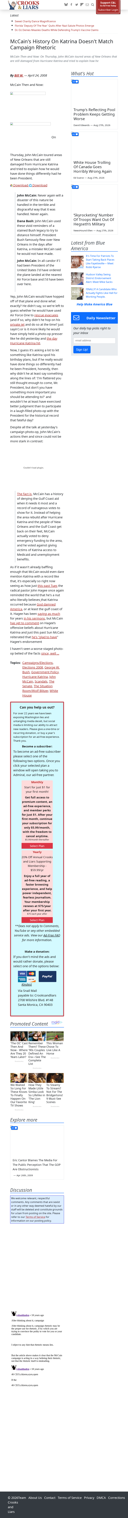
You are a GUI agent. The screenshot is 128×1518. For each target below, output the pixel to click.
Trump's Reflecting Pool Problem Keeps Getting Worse (94, 114)
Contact (49, 1498)
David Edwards (82, 125)
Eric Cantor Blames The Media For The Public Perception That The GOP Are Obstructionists (37, 1164)
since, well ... (50, 653)
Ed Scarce (79, 177)
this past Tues (47, 586)
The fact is (24, 494)
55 (74, 81)
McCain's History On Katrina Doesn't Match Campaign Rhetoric (61, 44)
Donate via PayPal (47, 976)
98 (74, 186)
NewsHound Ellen (83, 230)
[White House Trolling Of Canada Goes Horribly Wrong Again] (94, 145)
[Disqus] (37, 1349)
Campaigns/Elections (37, 663)
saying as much (49, 614)
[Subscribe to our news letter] (87, 4)
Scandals (41, 681)
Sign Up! (82, 349)
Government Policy (45, 672)
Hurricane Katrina (35, 677)
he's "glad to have (44, 637)
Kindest (27, 984)
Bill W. (18, 75)
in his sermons (34, 618)
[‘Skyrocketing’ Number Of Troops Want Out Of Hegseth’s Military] (94, 198)
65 (13, 1127)
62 (74, 134)
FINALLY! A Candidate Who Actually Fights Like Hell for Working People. (102, 293)
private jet (17, 324)
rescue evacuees (46, 315)
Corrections (116, 1498)
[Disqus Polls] (37, 1266)
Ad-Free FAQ (51, 935)
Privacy (89, 1498)
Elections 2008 (32, 667)
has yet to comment (24, 623)
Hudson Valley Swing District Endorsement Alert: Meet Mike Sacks (99, 278)
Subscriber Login (108, 9)
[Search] (92, 4)
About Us (35, 1498)
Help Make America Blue (94, 304)
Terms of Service (35, 1217)
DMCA (101, 1498)
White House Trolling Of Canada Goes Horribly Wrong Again (93, 167)
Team (22, 1498)
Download (20, 185)
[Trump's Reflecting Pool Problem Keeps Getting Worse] (94, 92)
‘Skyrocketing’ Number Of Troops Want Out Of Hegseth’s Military (94, 219)
